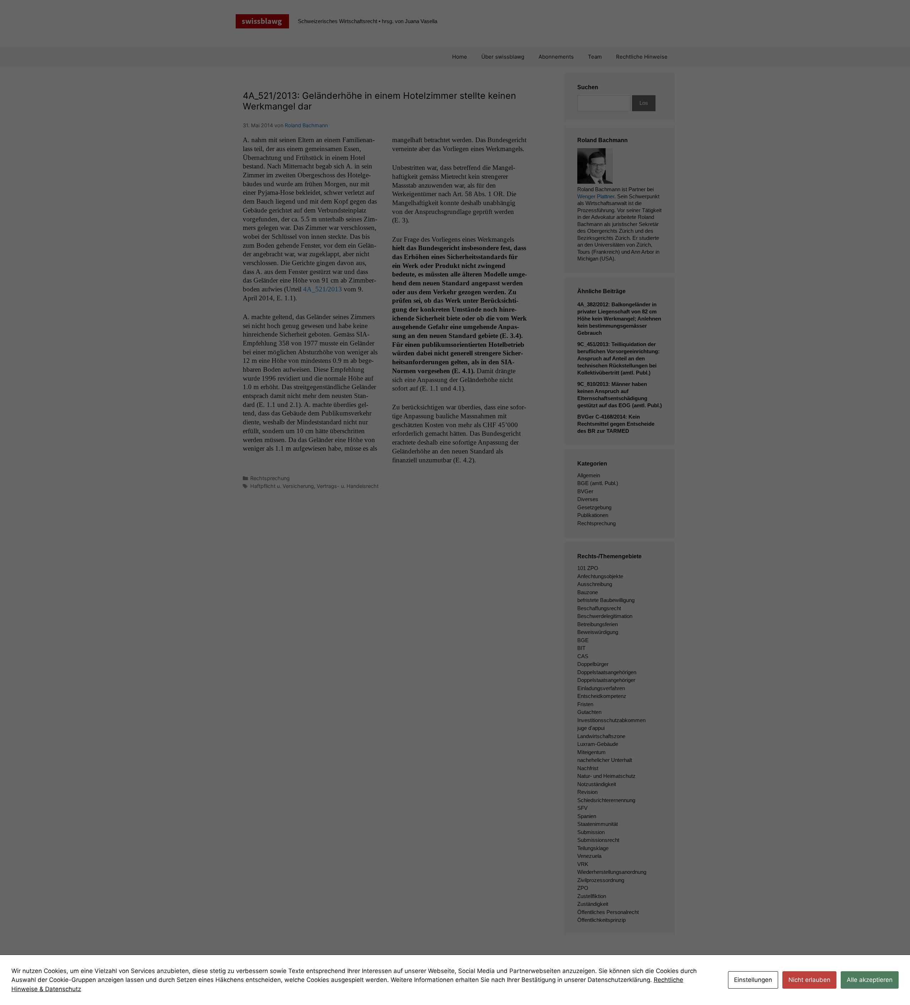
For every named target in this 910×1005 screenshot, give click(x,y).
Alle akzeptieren (870, 979)
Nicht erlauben (809, 979)
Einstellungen (753, 979)
